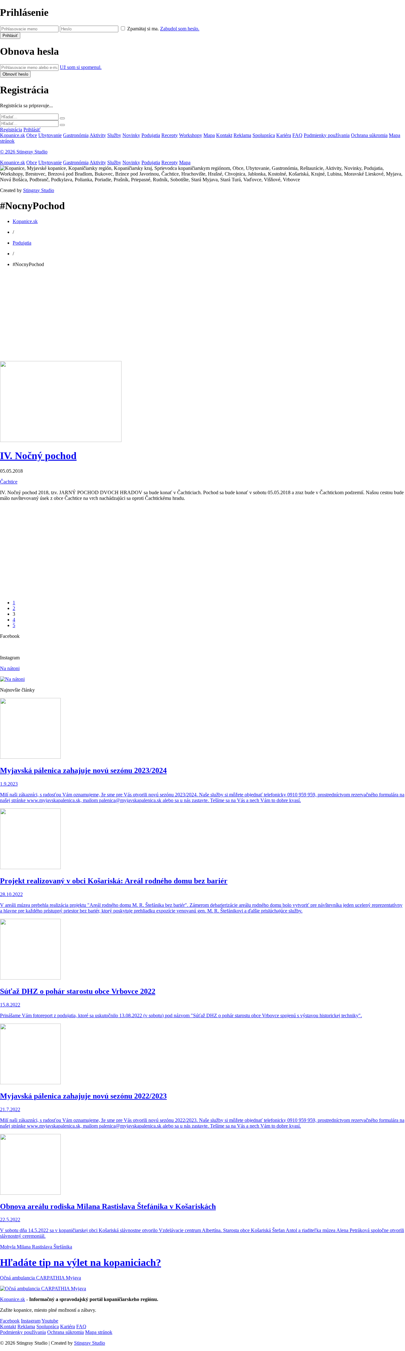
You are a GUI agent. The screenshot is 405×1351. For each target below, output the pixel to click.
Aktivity (98, 135)
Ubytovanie (50, 135)
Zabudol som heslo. (179, 28)
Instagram (30, 1320)
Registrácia (11, 129)
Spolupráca (263, 135)
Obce (31, 135)
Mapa (209, 135)
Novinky (131, 135)
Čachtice (8, 481)
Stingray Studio (38, 190)
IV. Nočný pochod (38, 455)
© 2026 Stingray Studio (23, 151)
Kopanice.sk (12, 135)
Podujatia (150, 135)
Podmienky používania (327, 135)
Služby (114, 135)
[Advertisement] (190, 316)
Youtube (49, 1320)
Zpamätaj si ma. (143, 28)
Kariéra (283, 135)
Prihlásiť (31, 129)
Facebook (10, 1320)
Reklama (242, 135)
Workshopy (190, 135)
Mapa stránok (98, 1332)
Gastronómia (76, 135)
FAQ (297, 135)
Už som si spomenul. (81, 67)
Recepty (169, 135)
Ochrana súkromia (369, 135)
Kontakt (224, 135)
